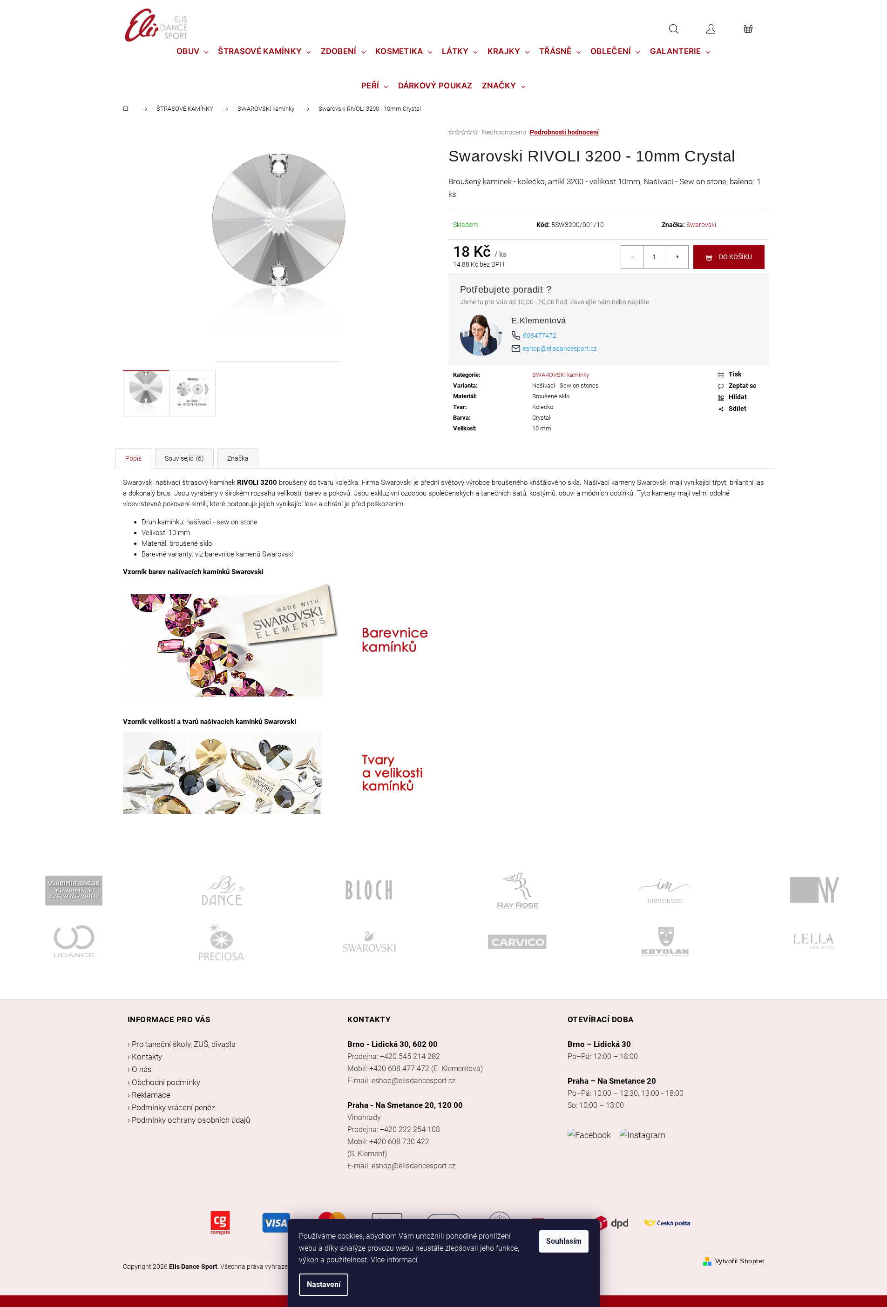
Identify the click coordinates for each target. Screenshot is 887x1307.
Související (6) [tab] (184, 458)
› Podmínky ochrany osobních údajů (189, 1120)
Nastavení (323, 1284)
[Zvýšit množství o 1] (677, 257)
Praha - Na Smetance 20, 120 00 (405, 1105)
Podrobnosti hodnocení (564, 132)
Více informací (394, 1259)
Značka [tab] (238, 458)
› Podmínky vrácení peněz (171, 1107)
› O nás (140, 1069)
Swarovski (701, 224)
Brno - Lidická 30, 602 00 (392, 1044)
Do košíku (735, 257)
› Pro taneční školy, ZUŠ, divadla (182, 1044)
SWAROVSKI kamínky (560, 374)
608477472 (539, 335)
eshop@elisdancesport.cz (560, 348)
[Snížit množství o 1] (632, 257)
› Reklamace (149, 1094)
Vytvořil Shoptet (740, 1261)
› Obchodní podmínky (164, 1082)
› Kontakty (145, 1056)
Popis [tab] (133, 458)
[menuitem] (192, 51)
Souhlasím (564, 1241)
